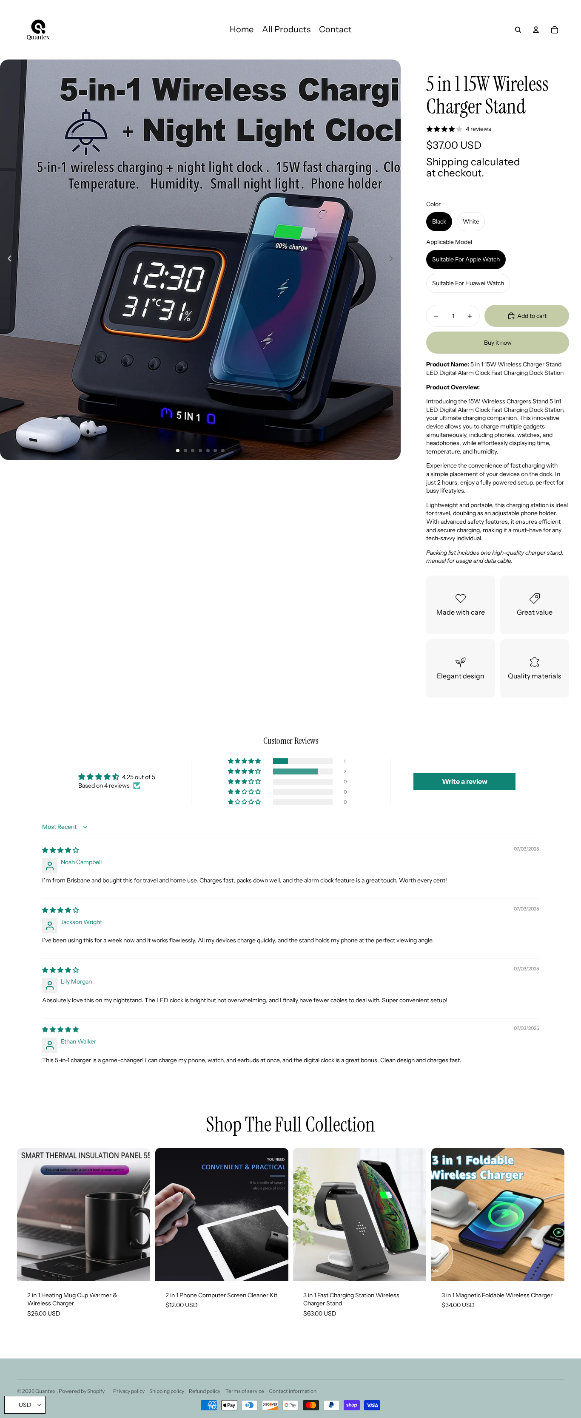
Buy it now (498, 342)
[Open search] (518, 29)
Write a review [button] (464, 781)
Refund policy (204, 1391)
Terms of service (244, 1391)
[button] (245, 761)
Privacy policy (129, 1391)
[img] (60, 850)
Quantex (46, 1391)
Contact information (292, 1391)
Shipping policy (166, 1391)
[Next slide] (394, 259)
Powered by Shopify (82, 1391)
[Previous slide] (7, 259)
